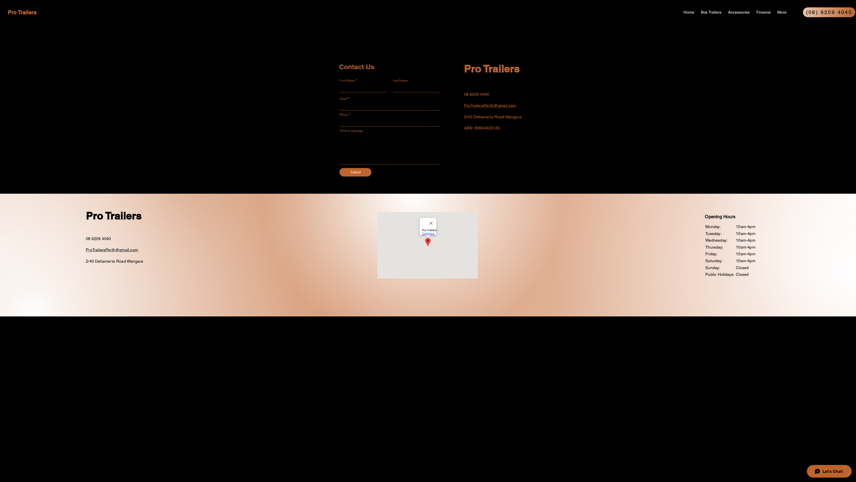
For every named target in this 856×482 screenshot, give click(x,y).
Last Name (400, 80)
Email (343, 98)
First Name (347, 80)
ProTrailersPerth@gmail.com (490, 105)
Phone (344, 114)
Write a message (351, 130)
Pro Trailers (22, 12)
